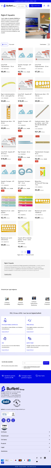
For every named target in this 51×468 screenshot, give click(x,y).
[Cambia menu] (2, 5)
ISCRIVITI (46, 362)
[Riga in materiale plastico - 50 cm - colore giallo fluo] (8, 84)
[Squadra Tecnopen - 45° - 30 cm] (8, 171)
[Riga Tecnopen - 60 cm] (25, 142)
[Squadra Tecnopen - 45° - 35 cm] (25, 111)
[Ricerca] (26, 6)
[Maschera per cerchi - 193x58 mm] (42, 201)
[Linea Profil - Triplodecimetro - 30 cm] (8, 55)
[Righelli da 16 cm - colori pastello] (8, 201)
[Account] (44, 5)
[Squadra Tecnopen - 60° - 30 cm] (25, 55)
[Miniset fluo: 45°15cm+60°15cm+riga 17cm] (42, 171)
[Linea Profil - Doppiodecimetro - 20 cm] (42, 55)
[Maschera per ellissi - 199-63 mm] (8, 111)
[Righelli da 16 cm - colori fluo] (25, 201)
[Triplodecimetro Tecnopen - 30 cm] (42, 142)
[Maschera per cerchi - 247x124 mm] (8, 228)
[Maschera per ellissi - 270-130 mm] (42, 84)
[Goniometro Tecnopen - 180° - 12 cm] (25, 171)
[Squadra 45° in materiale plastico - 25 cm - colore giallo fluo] (25, 228)
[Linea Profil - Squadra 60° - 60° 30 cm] (25, 84)
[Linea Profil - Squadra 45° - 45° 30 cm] (8, 142)
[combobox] (22, 6)
